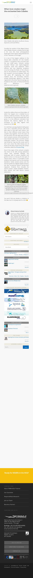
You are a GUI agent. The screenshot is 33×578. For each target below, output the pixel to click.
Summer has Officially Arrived (14, 280)
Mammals (11, 276)
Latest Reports (16, 251)
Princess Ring (20, 147)
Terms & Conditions (15, 567)
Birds (16, 276)
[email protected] (13, 529)
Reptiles (22, 276)
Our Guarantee (8, 492)
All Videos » (26, 241)
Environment (16, 279)
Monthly (20, 254)
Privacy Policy (23, 567)
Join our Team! (8, 500)
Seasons (16, 254)
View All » (27, 267)
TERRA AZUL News (16, 322)
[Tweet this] (8, 20)
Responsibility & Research (11, 496)
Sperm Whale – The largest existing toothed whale (17, 272)
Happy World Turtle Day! (13, 259)
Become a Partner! (9, 504)
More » (27, 332)
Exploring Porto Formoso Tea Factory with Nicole (18, 337)
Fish (18, 276)
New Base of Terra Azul (13, 328)
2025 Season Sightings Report (10, 253)
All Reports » (26, 254)
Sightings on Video (16, 240)
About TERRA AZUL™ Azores (12, 488)
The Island (16, 335)
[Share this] (6, 20)
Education (16, 257)
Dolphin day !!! (11, 263)
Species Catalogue (16, 270)
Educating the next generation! (14, 324)
